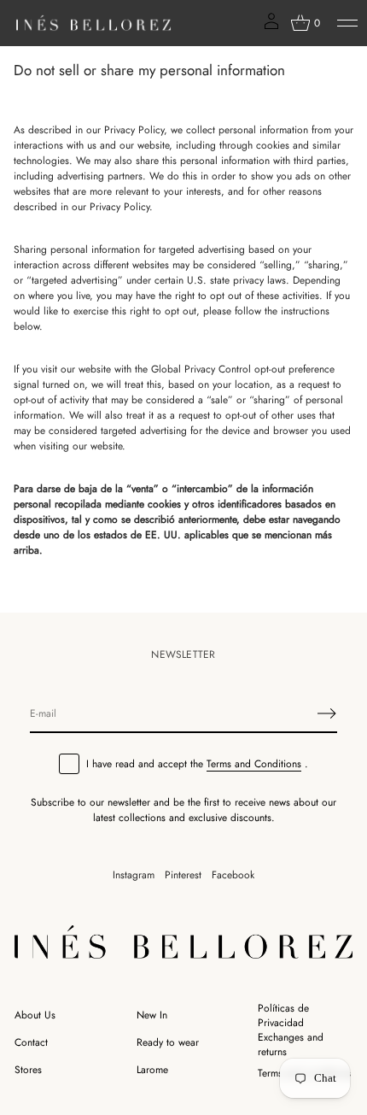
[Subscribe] (327, 713)
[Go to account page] (271, 27)
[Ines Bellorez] (93, 23)
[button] (305, 23)
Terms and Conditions (254, 764)
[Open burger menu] (347, 23)
